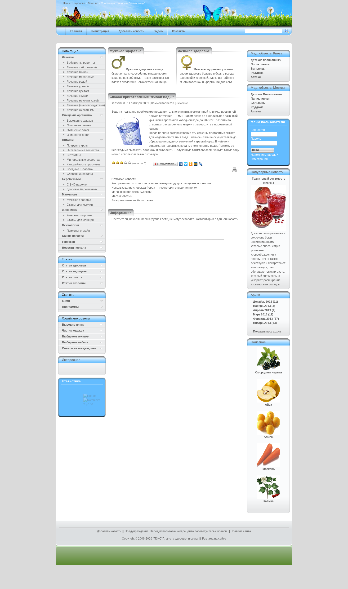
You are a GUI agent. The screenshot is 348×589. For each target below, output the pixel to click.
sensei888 (118, 103)
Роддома (257, 73)
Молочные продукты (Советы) (132, 192)
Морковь (269, 469)
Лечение (93, 3)
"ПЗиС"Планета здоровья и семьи (176, 538)
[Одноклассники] (190, 164)
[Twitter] (185, 164)
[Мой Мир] (195, 164)
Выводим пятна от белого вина (132, 200)
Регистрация (259, 159)
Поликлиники (260, 64)
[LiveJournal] (200, 164)
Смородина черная (268, 372)
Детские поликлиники (266, 60)
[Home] (174, 25)
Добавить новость (109, 531)
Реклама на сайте (213, 538)
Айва (268, 404)
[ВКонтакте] (180, 164)
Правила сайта (240, 531)
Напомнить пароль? (264, 154)
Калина (268, 501)
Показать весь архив (267, 331)
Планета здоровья (74, 3)
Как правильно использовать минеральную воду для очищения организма (161, 183)
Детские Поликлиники (266, 94)
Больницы (258, 68)
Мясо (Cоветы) (122, 196)
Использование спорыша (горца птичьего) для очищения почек (154, 187)
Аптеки (256, 77)
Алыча (268, 436)
